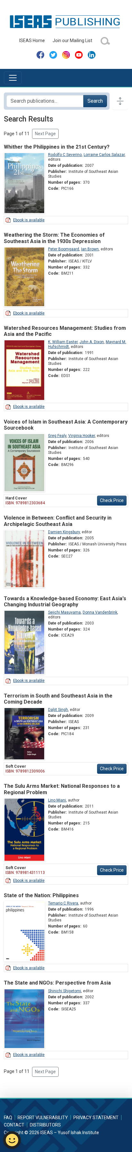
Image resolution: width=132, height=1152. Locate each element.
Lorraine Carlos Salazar (104, 154)
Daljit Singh (58, 709)
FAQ (8, 1117)
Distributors (45, 1124)
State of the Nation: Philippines (41, 895)
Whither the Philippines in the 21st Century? (57, 147)
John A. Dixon (91, 342)
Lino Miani (57, 800)
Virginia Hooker (81, 435)
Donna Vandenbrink (100, 612)
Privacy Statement (96, 1117)
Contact (14, 1124)
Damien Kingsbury (64, 532)
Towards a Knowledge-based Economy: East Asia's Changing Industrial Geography (65, 601)
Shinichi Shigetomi (64, 991)
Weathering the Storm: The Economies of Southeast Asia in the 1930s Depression (54, 238)
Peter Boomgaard (63, 249)
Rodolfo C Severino (65, 154)
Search (95, 101)
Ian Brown (90, 249)
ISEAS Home (32, 40)
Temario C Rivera (63, 903)
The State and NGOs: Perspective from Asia (57, 983)
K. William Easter (63, 342)
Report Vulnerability (43, 1117)
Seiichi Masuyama (64, 612)
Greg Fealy (57, 435)
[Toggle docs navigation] (120, 101)
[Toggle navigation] (13, 77)
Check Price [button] (112, 500)
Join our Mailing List (72, 40)
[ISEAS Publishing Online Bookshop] (66, 21)
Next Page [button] (45, 133)
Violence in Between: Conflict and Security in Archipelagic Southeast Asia (57, 521)
